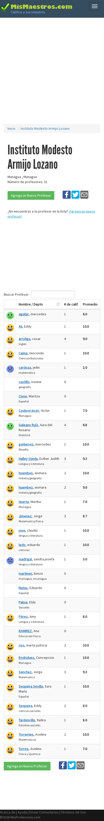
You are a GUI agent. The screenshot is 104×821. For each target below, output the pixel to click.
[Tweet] (75, 194)
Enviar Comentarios (44, 812)
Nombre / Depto (31, 304)
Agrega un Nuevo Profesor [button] (31, 195)
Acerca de (7, 812)
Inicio (11, 128)
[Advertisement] (52, 71)
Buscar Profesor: (17, 294)
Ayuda (22, 812)
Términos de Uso (73, 812)
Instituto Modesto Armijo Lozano (45, 128)
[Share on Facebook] (67, 194)
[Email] (84, 194)
